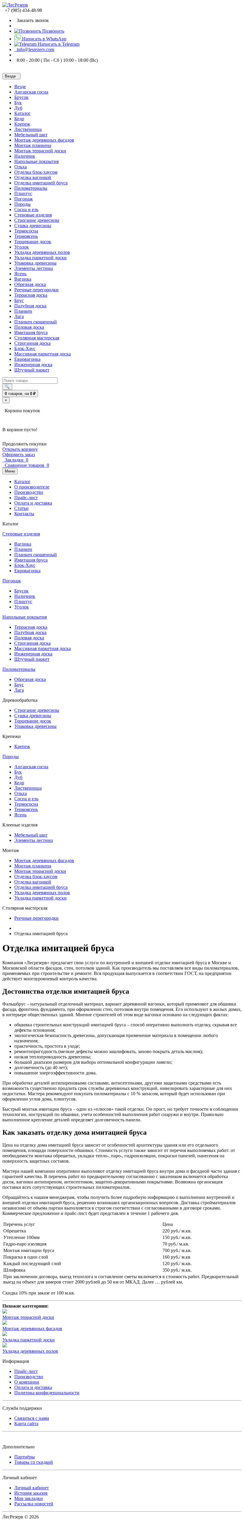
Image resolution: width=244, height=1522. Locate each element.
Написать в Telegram (58, 44)
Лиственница (28, 129)
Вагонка (22, 279)
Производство (28, 1376)
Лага (19, 316)
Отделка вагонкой (32, 177)
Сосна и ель (26, 209)
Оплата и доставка (33, 1387)
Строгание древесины (36, 220)
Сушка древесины (32, 225)
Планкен (23, 311)
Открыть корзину (20, 449)
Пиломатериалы (30, 188)
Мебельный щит (31, 134)
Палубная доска (30, 305)
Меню (10, 471)
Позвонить (52, 31)
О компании (26, 1382)
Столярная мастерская (36, 337)
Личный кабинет (31, 1487)
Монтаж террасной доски (40, 150)
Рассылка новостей (33, 1503)
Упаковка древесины (35, 262)
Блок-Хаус (24, 348)
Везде (20, 86)
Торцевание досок (32, 241)
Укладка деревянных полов (42, 252)
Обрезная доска (30, 284)
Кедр (19, 118)
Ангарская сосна (31, 91)
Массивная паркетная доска (42, 353)
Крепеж (22, 124)
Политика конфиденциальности (46, 1392)
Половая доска (29, 327)
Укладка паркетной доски (40, 257)
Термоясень (26, 236)
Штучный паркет (31, 369)
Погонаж (23, 198)
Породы (22, 204)
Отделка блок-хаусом (35, 172)
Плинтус (23, 193)
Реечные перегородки (36, 289)
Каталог (22, 113)
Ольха (20, 166)
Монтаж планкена (32, 145)
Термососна (26, 230)
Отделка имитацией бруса (41, 182)
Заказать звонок (31, 20)
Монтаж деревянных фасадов (44, 140)
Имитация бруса (31, 332)
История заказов (31, 1493)
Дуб (18, 107)
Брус (19, 300)
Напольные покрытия (36, 161)
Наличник (24, 156)
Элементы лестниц (33, 268)
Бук (18, 102)
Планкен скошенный (35, 321)
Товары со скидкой (33, 1462)
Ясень (20, 273)
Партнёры (24, 1456)
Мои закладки (28, 1498)
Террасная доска (30, 295)
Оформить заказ (18, 454)
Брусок (21, 97)
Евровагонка (27, 359)
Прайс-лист (26, 1371)
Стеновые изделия (33, 214)
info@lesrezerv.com (34, 49)
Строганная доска (32, 343)
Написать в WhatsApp (43, 38)
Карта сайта (26, 1423)
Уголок (21, 246)
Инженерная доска (33, 364)
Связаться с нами (31, 1418)
